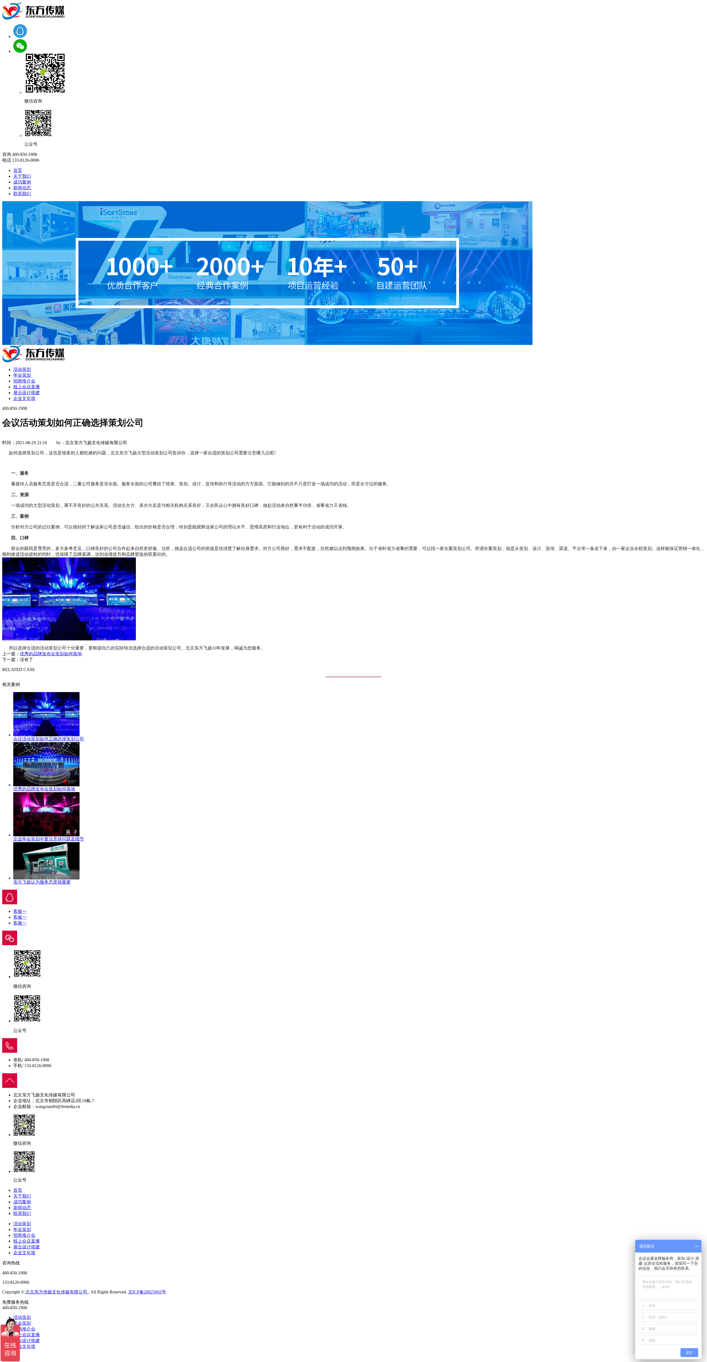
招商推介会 (24, 381)
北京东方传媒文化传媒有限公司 (56, 1292)
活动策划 (22, 369)
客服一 (20, 911)
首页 (17, 170)
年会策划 (22, 375)
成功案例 (22, 182)
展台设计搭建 (26, 392)
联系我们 (22, 193)
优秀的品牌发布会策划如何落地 (51, 653)
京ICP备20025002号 (147, 1292)
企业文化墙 (24, 398)
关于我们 (22, 176)
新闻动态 (22, 187)
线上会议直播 (26, 386)
